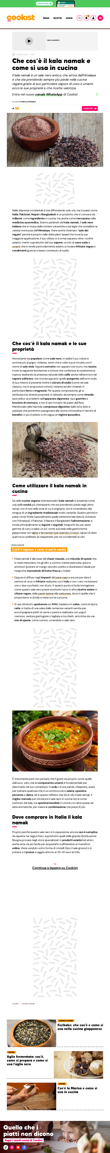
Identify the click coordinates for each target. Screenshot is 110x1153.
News (46, 18)
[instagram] (12, 1147)
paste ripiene (46, 593)
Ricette (57, 18)
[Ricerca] (79, 18)
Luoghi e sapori (28, 1004)
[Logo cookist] (21, 18)
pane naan (62, 577)
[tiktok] (5, 1147)
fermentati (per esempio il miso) (59, 533)
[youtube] (18, 1147)
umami (16, 246)
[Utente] (93, 18)
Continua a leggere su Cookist (55, 868)
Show (69, 18)
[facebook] (24, 1147)
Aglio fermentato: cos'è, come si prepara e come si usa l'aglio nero (27, 1060)
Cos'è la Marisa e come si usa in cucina (77, 1090)
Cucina (15, 1004)
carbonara (65, 593)
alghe (35, 533)
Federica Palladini (28, 101)
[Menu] (100, 18)
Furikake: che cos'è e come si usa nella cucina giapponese (80, 1027)
